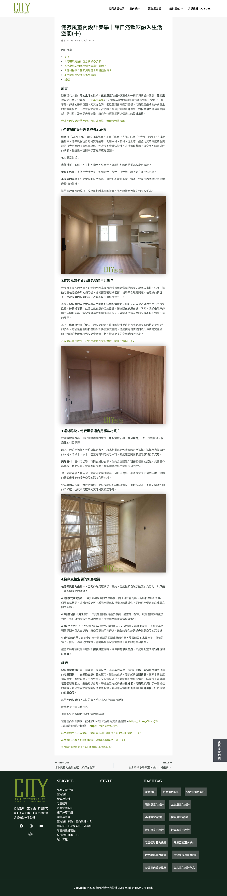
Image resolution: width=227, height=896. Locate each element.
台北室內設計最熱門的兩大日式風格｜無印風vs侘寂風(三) (95, 121)
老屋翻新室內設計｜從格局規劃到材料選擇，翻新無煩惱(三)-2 (97, 341)
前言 (67, 57)
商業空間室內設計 (184, 842)
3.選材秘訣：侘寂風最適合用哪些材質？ (88, 70)
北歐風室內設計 (195, 792)
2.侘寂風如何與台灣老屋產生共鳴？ (85, 66)
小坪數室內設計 (154, 817)
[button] (141, 8)
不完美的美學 (96, 100)
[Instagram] (31, 826)
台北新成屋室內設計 (186, 855)
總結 (67, 79)
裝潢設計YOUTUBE (199, 8)
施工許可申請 (65, 812)
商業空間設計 (65, 808)
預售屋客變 (154, 8)
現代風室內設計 (154, 804)
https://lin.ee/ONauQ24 (143, 721)
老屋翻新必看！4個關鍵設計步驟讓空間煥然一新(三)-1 (93, 740)
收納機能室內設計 (155, 855)
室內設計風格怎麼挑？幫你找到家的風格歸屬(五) (86, 746)
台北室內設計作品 (184, 867)
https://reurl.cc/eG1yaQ (103, 726)
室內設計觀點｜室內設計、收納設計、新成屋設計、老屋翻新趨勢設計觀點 (74, 825)
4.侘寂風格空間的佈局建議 (80, 75)
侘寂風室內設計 (180, 817)
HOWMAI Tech (144, 888)
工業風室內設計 (180, 804)
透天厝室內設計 (180, 830)
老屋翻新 (62, 803)
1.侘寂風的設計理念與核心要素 (82, 61)
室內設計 (134, 8)
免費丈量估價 (117, 8)
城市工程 (62, 839)
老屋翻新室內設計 (155, 842)
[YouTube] (41, 826)
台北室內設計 (171, 792)
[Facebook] (21, 826)
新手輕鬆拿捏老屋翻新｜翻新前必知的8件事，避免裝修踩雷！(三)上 (101, 733)
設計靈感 (174, 8)
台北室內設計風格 (155, 867)
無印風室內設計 (154, 830)
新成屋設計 (63, 799)
